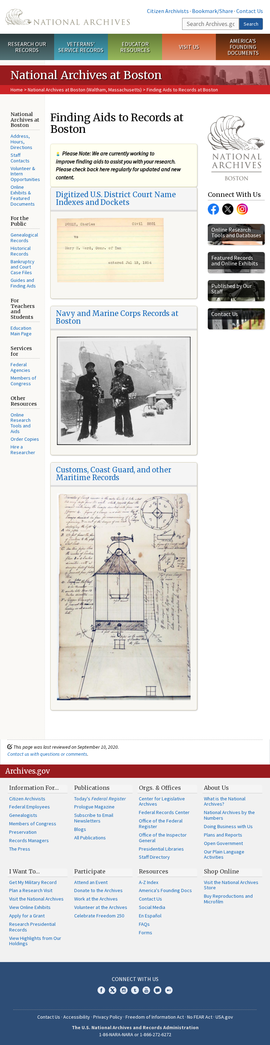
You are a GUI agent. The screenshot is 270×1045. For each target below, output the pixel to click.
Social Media (152, 907)
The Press (19, 849)
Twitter (227, 209)
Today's (100, 798)
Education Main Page (21, 331)
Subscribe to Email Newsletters (93, 818)
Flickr (169, 990)
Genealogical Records (24, 238)
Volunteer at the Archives (100, 907)
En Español (150, 915)
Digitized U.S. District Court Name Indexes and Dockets (116, 198)
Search (251, 24)
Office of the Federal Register (160, 824)
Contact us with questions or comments (47, 754)
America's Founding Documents (243, 46)
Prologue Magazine (94, 807)
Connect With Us (135, 978)
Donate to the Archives (98, 890)
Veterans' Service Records (80, 46)
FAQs (144, 924)
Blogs (80, 829)
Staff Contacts (20, 158)
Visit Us (189, 46)
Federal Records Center (164, 812)
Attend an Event (91, 882)
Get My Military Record (33, 882)
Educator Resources (135, 46)
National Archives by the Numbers (229, 815)
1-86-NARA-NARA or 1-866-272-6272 (135, 1034)
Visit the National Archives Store (231, 885)
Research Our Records (27, 46)
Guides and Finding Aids (23, 283)
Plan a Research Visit (30, 890)
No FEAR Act (199, 1017)
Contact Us (249, 10)
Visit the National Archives (36, 899)
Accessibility (76, 1017)
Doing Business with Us (228, 826)
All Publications (90, 837)
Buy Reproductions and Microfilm (228, 899)
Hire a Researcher (23, 450)
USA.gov (224, 1017)
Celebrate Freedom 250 (99, 915)
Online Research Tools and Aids (21, 423)
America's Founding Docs (165, 890)
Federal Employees (29, 807)
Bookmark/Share (212, 10)
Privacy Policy (107, 1017)
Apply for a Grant (27, 915)
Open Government (223, 843)
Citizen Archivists (168, 10)
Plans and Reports (223, 835)
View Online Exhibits (30, 907)
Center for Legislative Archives (162, 801)
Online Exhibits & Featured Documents (23, 195)
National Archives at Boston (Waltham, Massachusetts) (85, 89)
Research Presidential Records (32, 927)
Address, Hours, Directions (21, 141)
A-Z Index (148, 882)
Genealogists (23, 815)
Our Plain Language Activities (224, 854)
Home (17, 89)
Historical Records (21, 251)
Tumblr (135, 990)
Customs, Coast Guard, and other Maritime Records (113, 473)
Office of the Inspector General (163, 838)
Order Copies (25, 439)
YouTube (146, 990)
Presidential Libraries (161, 849)
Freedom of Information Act (155, 1017)
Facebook (213, 209)
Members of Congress (23, 381)
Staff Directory (154, 857)
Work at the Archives (96, 899)
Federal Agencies (20, 367)
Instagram (242, 209)
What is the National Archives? (224, 801)
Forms (145, 932)
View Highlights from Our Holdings (35, 941)
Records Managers (29, 840)
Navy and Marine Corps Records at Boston (117, 317)
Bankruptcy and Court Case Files (22, 267)
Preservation (23, 832)
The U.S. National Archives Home (67, 17)
